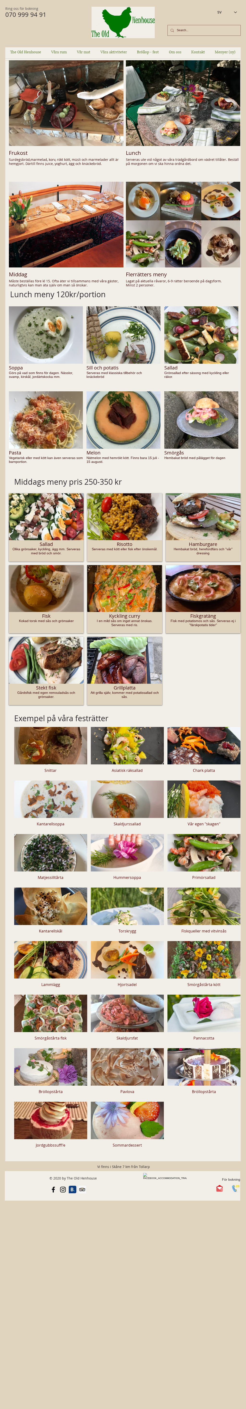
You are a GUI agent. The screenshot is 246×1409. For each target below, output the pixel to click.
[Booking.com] (72, 1189)
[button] (46, 347)
